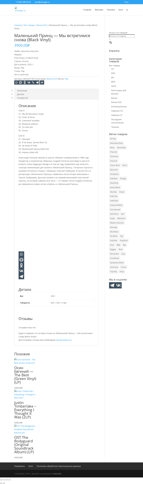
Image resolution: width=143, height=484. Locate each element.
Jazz (122, 214)
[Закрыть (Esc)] (9, 479)
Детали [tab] (20, 94)
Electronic (114, 170)
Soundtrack (114, 258)
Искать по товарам (118, 32)
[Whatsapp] (16, 82)
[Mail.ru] (21, 260)
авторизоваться (64, 340)
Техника (111, 10)
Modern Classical (117, 223)
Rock (120, 249)
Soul (123, 254)
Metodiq (57, 473)
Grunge (123, 178)
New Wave (114, 232)
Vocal (122, 271)
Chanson (113, 152)
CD (112, 69)
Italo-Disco (114, 214)
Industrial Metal (116, 205)
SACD (113, 86)
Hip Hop (113, 192)
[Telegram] (37, 82)
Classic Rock (115, 165)
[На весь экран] (4, 479)
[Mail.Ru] (20, 82)
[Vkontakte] (29, 82)
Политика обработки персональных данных (59, 466)
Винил (114, 98)
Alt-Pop (113, 138)
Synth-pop (114, 267)
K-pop (112, 218)
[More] (42, 82)
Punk (112, 245)
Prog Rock (124, 240)
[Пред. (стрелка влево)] (1, 483)
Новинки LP (116, 115)
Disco (124, 165)
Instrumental (115, 209)
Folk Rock (113, 178)
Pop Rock (113, 240)
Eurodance (114, 174)
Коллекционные (119, 106)
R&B (118, 245)
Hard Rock (114, 183)
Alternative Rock (116, 143)
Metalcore (121, 218)
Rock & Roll (114, 254)
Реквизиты (19, 466)
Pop (66, 78)
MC (112, 77)
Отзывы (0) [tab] (22, 98)
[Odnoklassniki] (25, 82)
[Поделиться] (7, 479)
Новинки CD (117, 110)
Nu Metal (113, 236)
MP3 (113, 81)
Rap (124, 245)
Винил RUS (42, 25)
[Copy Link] (33, 82)
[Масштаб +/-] (1, 479)
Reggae (113, 249)
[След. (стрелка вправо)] (4, 483)
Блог (121, 10)
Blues (112, 147)
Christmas (114, 156)
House (121, 192)
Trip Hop (113, 271)
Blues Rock (121, 147)
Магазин (99, 10)
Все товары (29, 25)
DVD (113, 73)
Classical (113, 161)
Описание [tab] (22, 90)
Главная (87, 10)
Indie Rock (114, 200)
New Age (113, 227)
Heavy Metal (115, 187)
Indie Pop (113, 196)
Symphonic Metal (117, 262)
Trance (123, 267)
